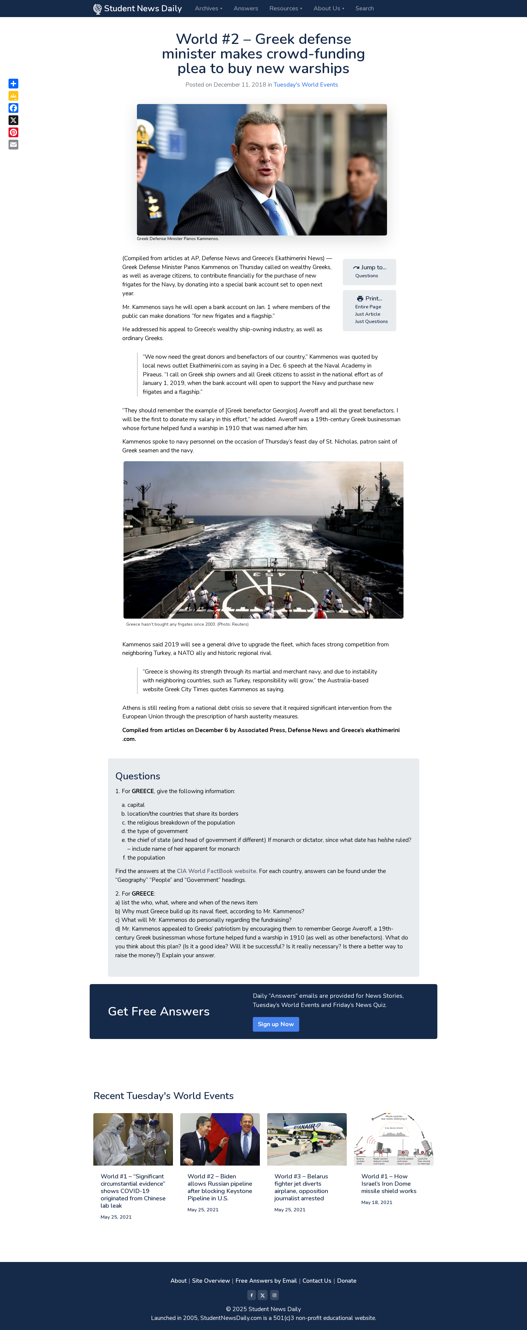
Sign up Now (276, 1024)
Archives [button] (206, 8)
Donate (347, 1281)
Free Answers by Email (266, 1281)
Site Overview (211, 1281)
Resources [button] (283, 8)
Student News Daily (142, 8)
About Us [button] (327, 8)
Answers (246, 8)
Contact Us (317, 1281)
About (178, 1281)
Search (365, 8)
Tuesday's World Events (306, 85)
